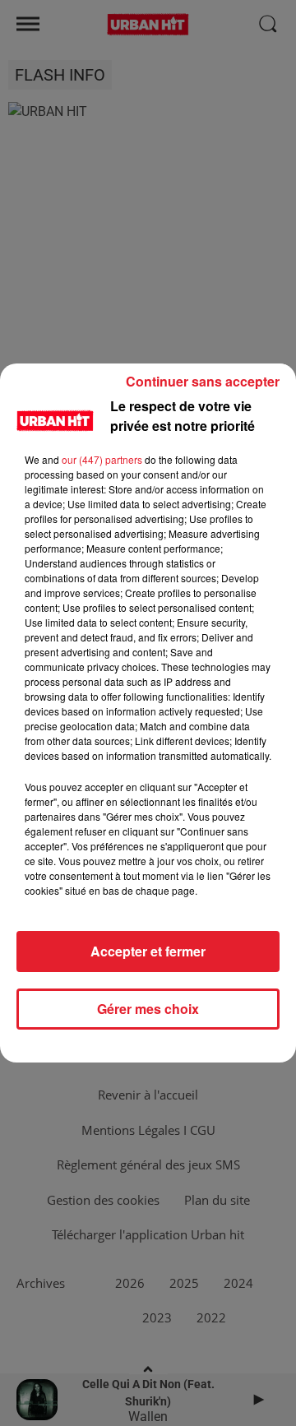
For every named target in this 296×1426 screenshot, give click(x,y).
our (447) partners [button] (102, 459)
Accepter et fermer (148, 951)
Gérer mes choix (148, 1008)
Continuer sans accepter (203, 381)
